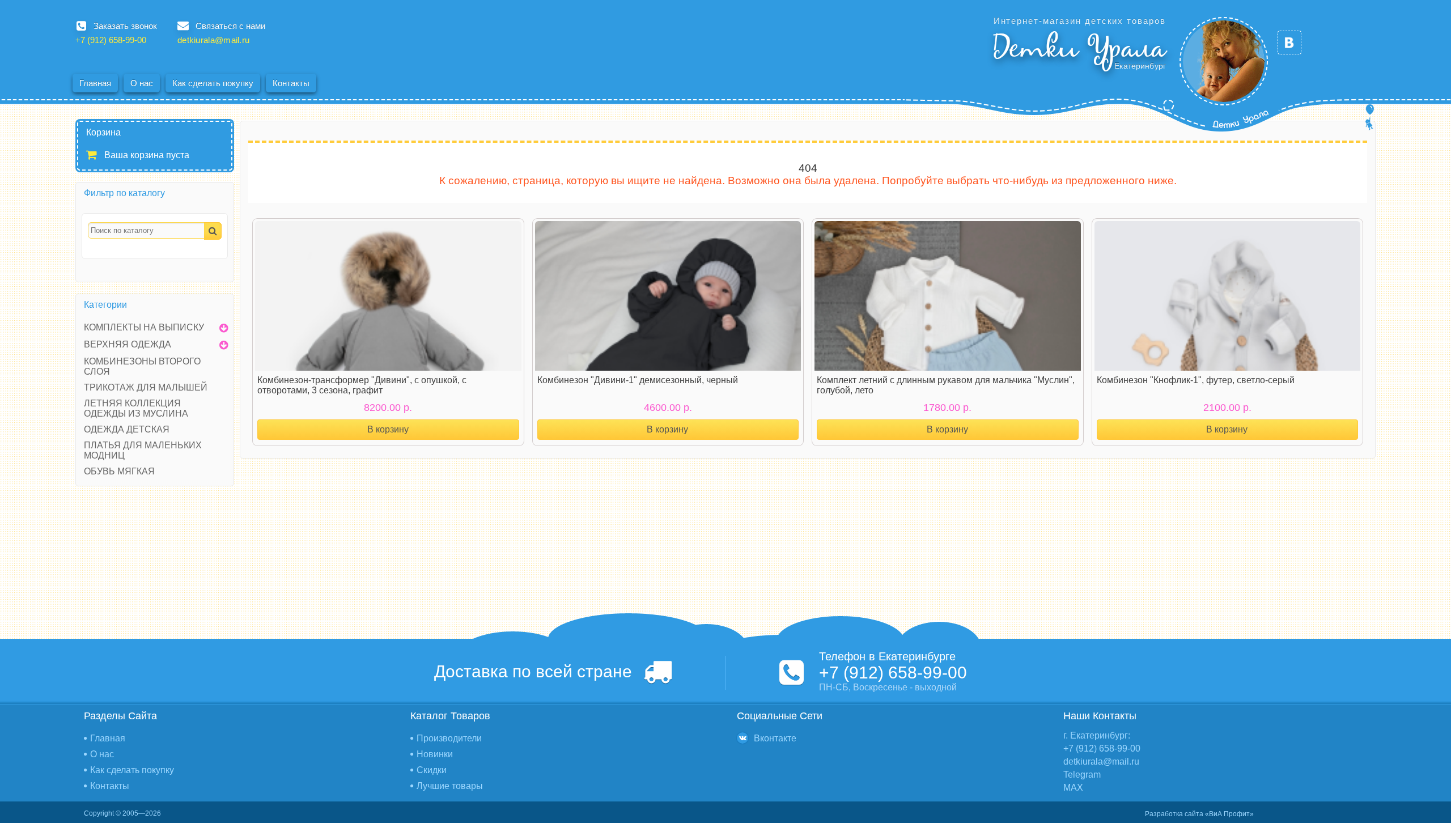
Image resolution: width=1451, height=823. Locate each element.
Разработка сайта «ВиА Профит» (1199, 814)
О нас (141, 83)
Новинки (435, 754)
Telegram (1082, 774)
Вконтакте (775, 738)
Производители (449, 738)
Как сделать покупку (212, 83)
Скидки (432, 770)
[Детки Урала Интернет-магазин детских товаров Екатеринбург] (1224, 61)
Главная (95, 83)
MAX (1073, 787)
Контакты (291, 83)
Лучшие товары (450, 786)
